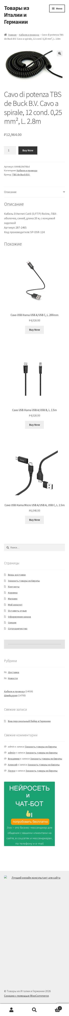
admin (11, 752)
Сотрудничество (17, 628)
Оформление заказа (19, 616)
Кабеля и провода (29, 34)
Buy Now (27, 150)
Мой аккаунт (15, 604)
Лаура (11, 770)
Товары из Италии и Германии (16, 14)
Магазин (12, 598)
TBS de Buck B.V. (21, 174)
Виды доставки (17, 574)
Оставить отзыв (17, 610)
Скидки (12, 622)
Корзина (13, 592)
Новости (13, 678)
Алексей (12, 764)
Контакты (13, 586)
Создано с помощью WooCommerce (26, 995)
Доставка (13, 672)
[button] (59, 53)
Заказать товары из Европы (24, 580)
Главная (12, 34)
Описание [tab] (10, 192)
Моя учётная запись (11, 1010)
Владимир (14, 758)
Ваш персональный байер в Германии (29, 721)
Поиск (34, 1010)
